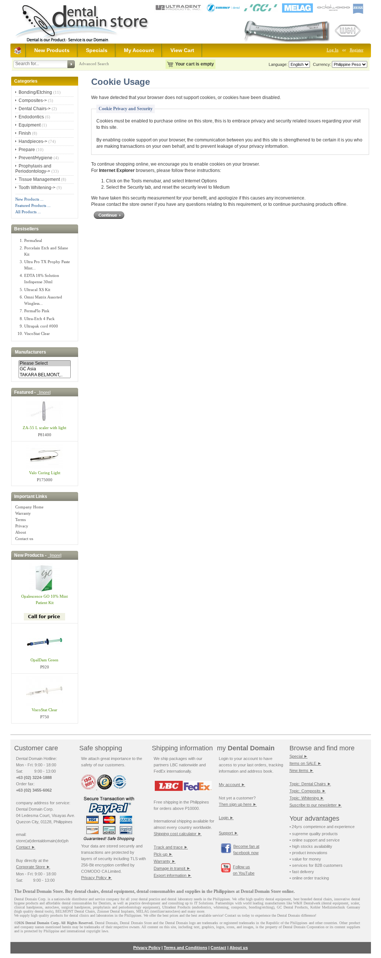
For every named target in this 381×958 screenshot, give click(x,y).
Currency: (321, 64)
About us (239, 947)
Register (357, 50)
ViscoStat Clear (37, 333)
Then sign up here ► (238, 804)
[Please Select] (44, 363)
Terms (20, 519)
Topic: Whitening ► (306, 798)
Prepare (27, 149)
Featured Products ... (33, 205)
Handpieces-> (33, 141)
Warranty (23, 513)
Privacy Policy (146, 947)
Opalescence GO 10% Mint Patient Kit (44, 599)
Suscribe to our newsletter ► (315, 805)
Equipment (30, 125)
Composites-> (33, 100)
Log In (333, 50)
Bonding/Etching (35, 92)
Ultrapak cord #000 (41, 326)
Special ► (298, 756)
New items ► (301, 770)
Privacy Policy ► (96, 877)
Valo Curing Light (44, 472)
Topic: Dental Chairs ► (310, 784)
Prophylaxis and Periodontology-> (33, 168)
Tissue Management (39, 179)
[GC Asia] (44, 369)
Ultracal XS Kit (37, 289)
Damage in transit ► (172, 868)
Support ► (228, 833)
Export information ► (173, 875)
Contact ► (25, 847)
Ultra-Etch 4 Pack (39, 318)
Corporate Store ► (33, 867)
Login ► (226, 817)
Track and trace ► (171, 847)
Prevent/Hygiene (35, 157)
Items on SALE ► (305, 763)
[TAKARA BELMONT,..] (44, 375)
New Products (52, 50)
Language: (278, 64)
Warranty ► (165, 861)
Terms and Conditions (185, 947)
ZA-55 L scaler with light (44, 427)
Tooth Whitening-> (37, 187)
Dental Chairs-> (35, 108)
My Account (139, 50)
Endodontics (31, 116)
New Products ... (29, 199)
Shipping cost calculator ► (178, 833)
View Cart (182, 50)
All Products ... (28, 212)
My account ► (232, 784)
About (20, 532)
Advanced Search (94, 63)
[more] (44, 392)
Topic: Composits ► (307, 791)
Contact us (24, 538)
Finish (25, 133)
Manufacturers (30, 352)
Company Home (29, 507)
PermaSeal (33, 240)
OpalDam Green (44, 660)
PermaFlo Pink (36, 311)
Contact (218, 947)
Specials (97, 50)
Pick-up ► (163, 854)
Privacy (21, 526)
